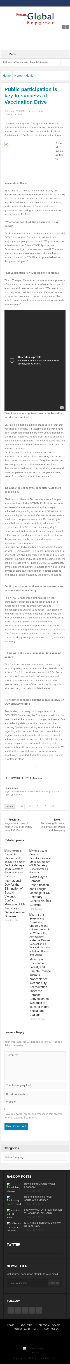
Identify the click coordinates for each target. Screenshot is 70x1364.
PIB (6, 778)
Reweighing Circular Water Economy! (39, 1185)
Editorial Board (49, 1325)
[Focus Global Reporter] (35, 18)
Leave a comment (13, 114)
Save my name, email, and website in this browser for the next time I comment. (33, 1115)
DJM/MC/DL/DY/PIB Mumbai (26, 778)
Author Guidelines (26, 1329)
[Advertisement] (35, 29)
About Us (26, 1325)
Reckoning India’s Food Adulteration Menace (38, 1198)
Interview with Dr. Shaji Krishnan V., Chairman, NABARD (43, 1211)
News (18, 75)
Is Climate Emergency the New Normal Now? (42, 1224)
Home (7, 75)
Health (30, 75)
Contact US (51, 1329)
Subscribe (54, 1282)
